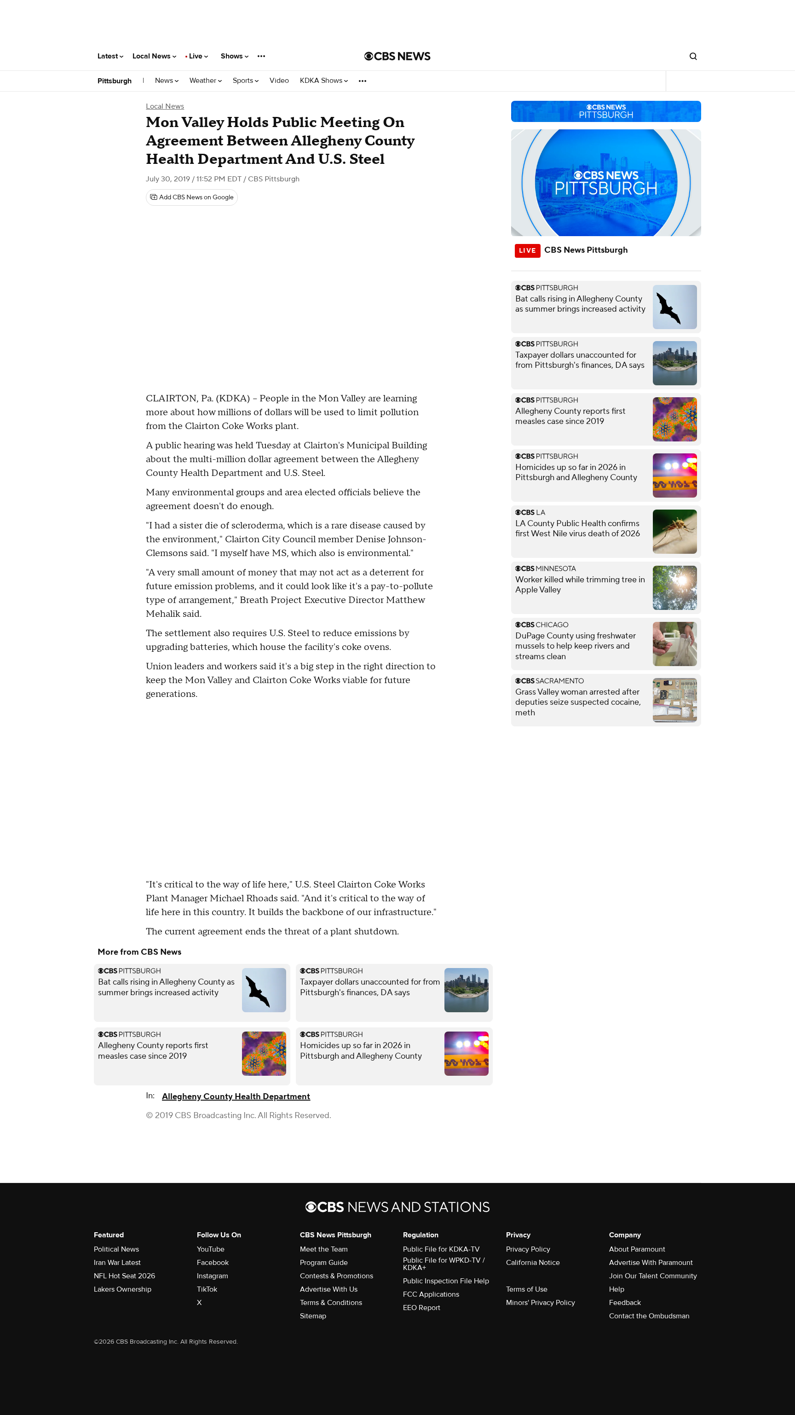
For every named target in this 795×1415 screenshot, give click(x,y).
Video (279, 80)
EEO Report (421, 1307)
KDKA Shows (322, 80)
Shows (233, 56)
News (165, 80)
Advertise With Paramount (651, 1262)
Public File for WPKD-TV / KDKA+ (444, 1264)
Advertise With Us (328, 1289)
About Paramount (637, 1249)
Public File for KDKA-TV (441, 1249)
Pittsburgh (115, 81)
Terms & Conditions (331, 1302)
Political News (116, 1249)
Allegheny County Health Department (236, 1096)
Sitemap (313, 1316)
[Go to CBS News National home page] (397, 56)
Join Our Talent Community (653, 1276)
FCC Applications (431, 1294)
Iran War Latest (117, 1262)
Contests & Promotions (336, 1276)
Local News (152, 56)
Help (616, 1289)
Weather (204, 80)
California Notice (533, 1262)
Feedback (625, 1302)
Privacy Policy (528, 1249)
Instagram (212, 1276)
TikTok (207, 1289)
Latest (109, 56)
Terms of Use (526, 1289)
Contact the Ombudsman (649, 1316)
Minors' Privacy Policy (540, 1302)
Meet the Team (324, 1249)
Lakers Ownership (122, 1289)
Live (196, 56)
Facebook (213, 1262)
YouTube (211, 1249)
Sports (244, 80)
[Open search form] (693, 56)
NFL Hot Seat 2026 (124, 1276)
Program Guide (324, 1262)
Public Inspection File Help (446, 1281)
